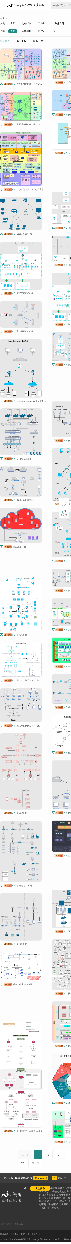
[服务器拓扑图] (21, 525)
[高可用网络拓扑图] (21, 314)
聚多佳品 (18, 1223)
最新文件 (25, 1234)
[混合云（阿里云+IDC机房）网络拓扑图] (21, 660)
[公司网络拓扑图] (21, 431)
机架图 (41, 31)
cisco (55, 31)
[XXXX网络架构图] (21, 481)
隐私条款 (15, 1234)
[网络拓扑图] (21, 604)
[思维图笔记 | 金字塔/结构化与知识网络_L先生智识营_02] (21, 1074)
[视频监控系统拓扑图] (21, 966)
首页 (2, 17)
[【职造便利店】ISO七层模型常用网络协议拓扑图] (21, 159)
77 (22, 1163)
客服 (64, 502)
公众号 (64, 513)
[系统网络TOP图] (21, 851)
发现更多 (40, 1188)
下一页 (35, 1163)
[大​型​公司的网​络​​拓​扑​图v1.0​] (21, 64)
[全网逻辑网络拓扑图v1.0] (21, 106)
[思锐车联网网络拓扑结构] (21, 705)
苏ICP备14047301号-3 (51, 1239)
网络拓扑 (26, 31)
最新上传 (38, 41)
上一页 (25, 1154)
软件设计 (43, 23)
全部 (12, 23)
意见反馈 (36, 1234)
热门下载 (21, 41)
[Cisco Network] (21, 213)
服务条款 (4, 1234)
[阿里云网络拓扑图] (21, 266)
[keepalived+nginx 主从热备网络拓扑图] (21, 368)
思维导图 (27, 23)
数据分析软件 (7, 1223)
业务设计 (59, 23)
